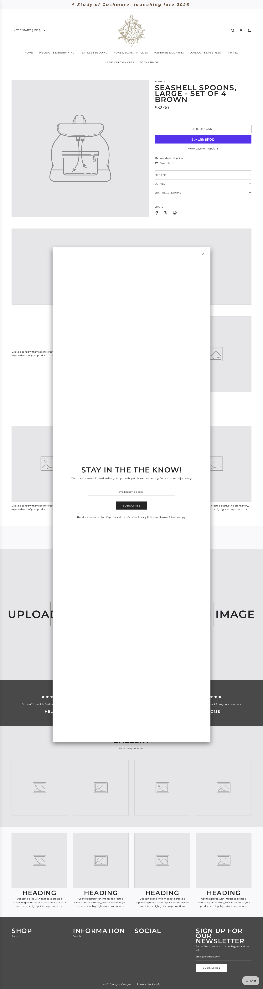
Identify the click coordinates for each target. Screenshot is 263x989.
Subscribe (132, 505)
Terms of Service (169, 517)
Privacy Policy (146, 517)
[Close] (203, 254)
